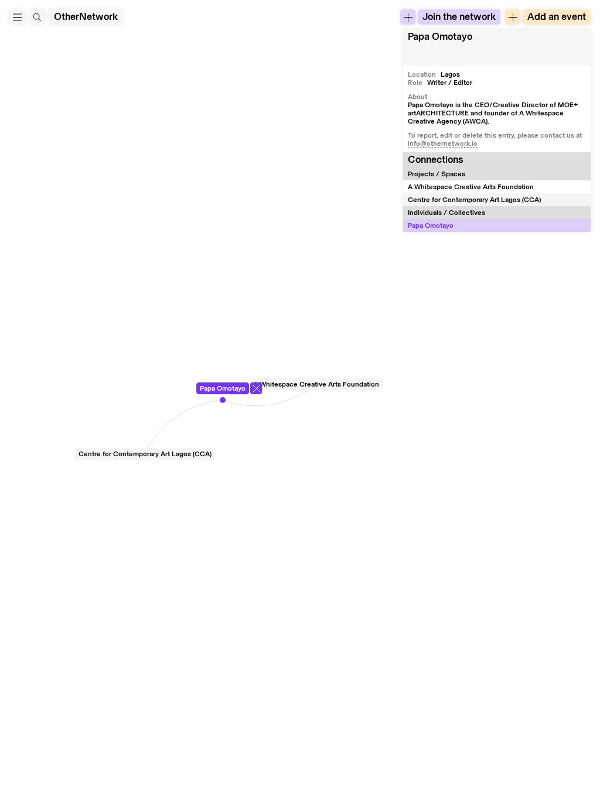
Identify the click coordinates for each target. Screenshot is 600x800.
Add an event (556, 17)
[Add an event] (512, 17)
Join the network (459, 17)
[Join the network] (407, 17)
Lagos (450, 74)
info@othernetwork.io (443, 143)
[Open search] (37, 17)
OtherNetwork (86, 17)
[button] (17, 17)
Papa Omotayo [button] (440, 37)
